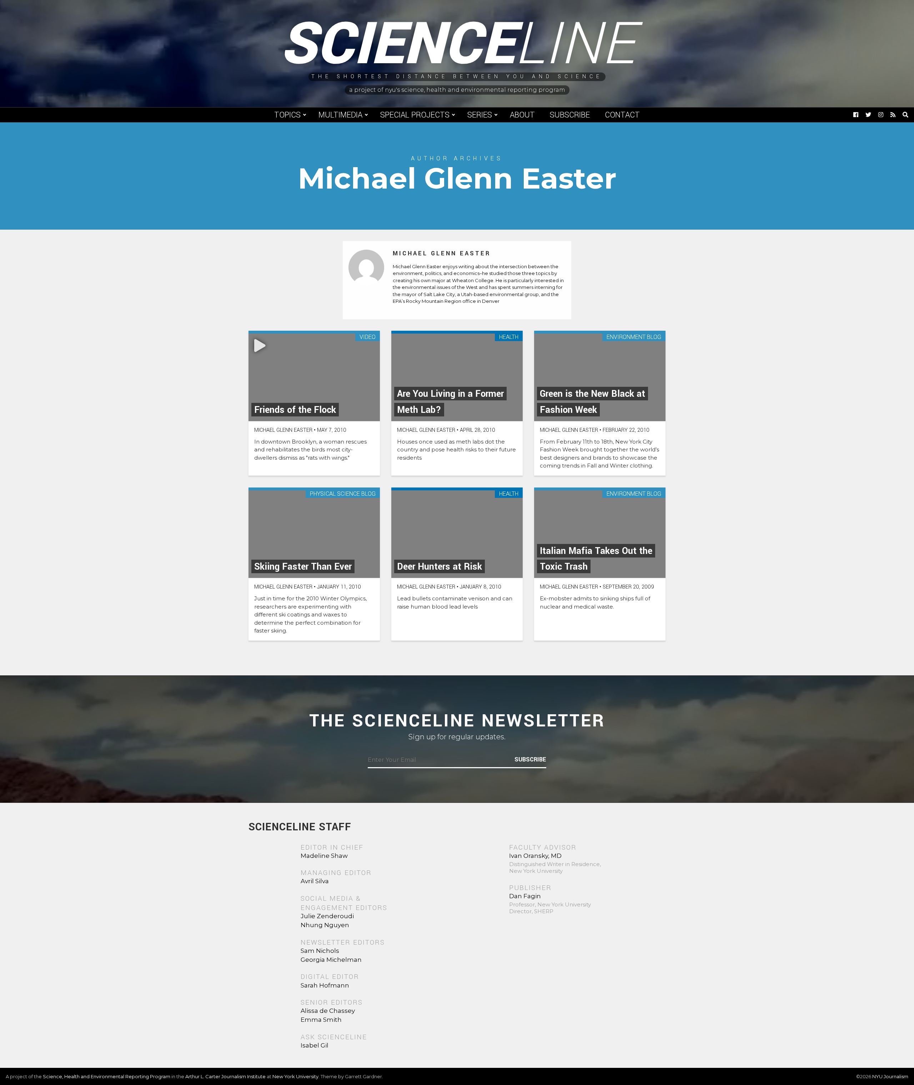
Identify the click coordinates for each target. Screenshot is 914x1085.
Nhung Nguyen (325, 925)
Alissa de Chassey (328, 1010)
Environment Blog (634, 337)
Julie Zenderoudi (327, 916)
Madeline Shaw (324, 855)
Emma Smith (321, 1019)
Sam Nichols (320, 950)
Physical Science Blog (343, 494)
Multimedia (340, 115)
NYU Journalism (890, 1076)
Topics (287, 115)
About (522, 115)
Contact (622, 115)
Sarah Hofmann (325, 985)
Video (368, 337)
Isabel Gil (314, 1045)
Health (508, 337)
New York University (295, 1076)
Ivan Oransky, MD (535, 855)
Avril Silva (315, 881)
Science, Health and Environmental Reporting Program (106, 1076)
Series (479, 115)
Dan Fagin (525, 896)
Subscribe (570, 115)
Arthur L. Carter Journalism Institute (225, 1076)
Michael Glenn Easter (442, 253)
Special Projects (415, 115)
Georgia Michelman (331, 959)
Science (457, 44)
